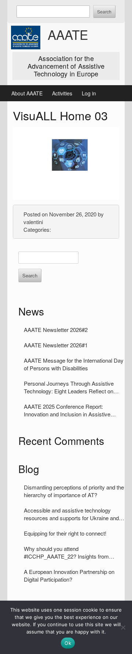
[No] (122, 627)
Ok (68, 643)
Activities (62, 93)
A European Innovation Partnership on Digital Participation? (69, 575)
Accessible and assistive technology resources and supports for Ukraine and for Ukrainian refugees (71, 514)
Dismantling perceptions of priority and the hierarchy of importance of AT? (74, 491)
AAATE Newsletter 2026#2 (56, 329)
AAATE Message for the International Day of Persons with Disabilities (74, 364)
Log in (89, 93)
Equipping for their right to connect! (65, 533)
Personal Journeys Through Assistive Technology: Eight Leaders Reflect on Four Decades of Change (69, 387)
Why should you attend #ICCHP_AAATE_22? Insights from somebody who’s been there (66, 552)
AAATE (68, 34)
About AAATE (27, 93)
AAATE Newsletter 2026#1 (56, 345)
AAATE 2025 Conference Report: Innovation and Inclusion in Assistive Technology (67, 410)
